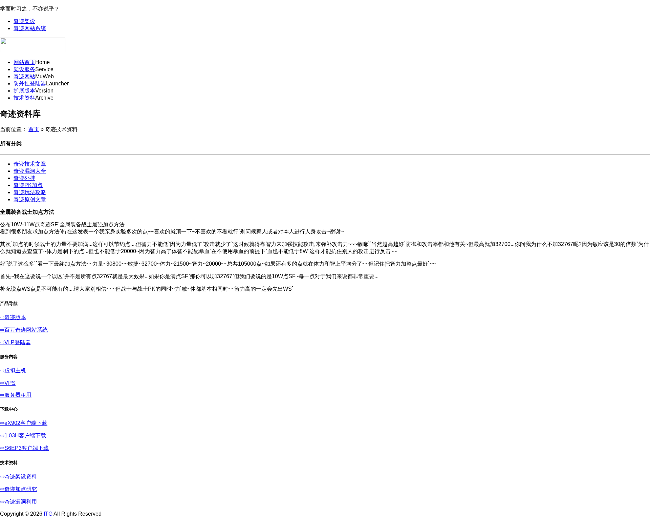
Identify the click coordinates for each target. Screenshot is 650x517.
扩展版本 (24, 91)
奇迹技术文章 (30, 164)
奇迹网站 (24, 76)
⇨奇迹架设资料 (18, 476)
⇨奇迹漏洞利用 (18, 501)
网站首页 (24, 62)
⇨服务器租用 (15, 395)
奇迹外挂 (24, 178)
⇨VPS (8, 383)
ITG (48, 514)
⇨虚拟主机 (13, 370)
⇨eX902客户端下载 (23, 423)
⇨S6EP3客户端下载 (24, 448)
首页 (33, 129)
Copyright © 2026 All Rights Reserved (51, 514)
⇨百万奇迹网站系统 (24, 330)
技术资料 (24, 98)
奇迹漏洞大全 (30, 171)
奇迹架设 (24, 21)
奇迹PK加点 (28, 185)
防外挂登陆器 (30, 83)
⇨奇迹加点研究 (18, 489)
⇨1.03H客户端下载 (23, 435)
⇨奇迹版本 (13, 317)
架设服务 (24, 69)
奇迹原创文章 (30, 199)
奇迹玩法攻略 (30, 192)
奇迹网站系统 (30, 28)
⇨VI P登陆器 (15, 342)
